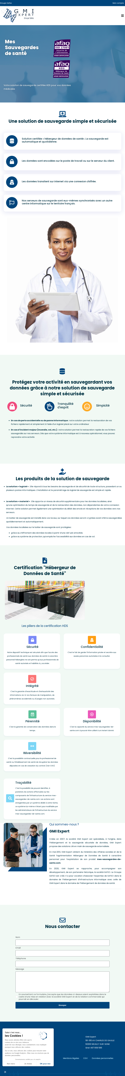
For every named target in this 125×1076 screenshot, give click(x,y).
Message (20, 969)
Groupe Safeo (6, 3)
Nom (18, 937)
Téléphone (21, 958)
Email (18, 948)
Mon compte (118, 3)
